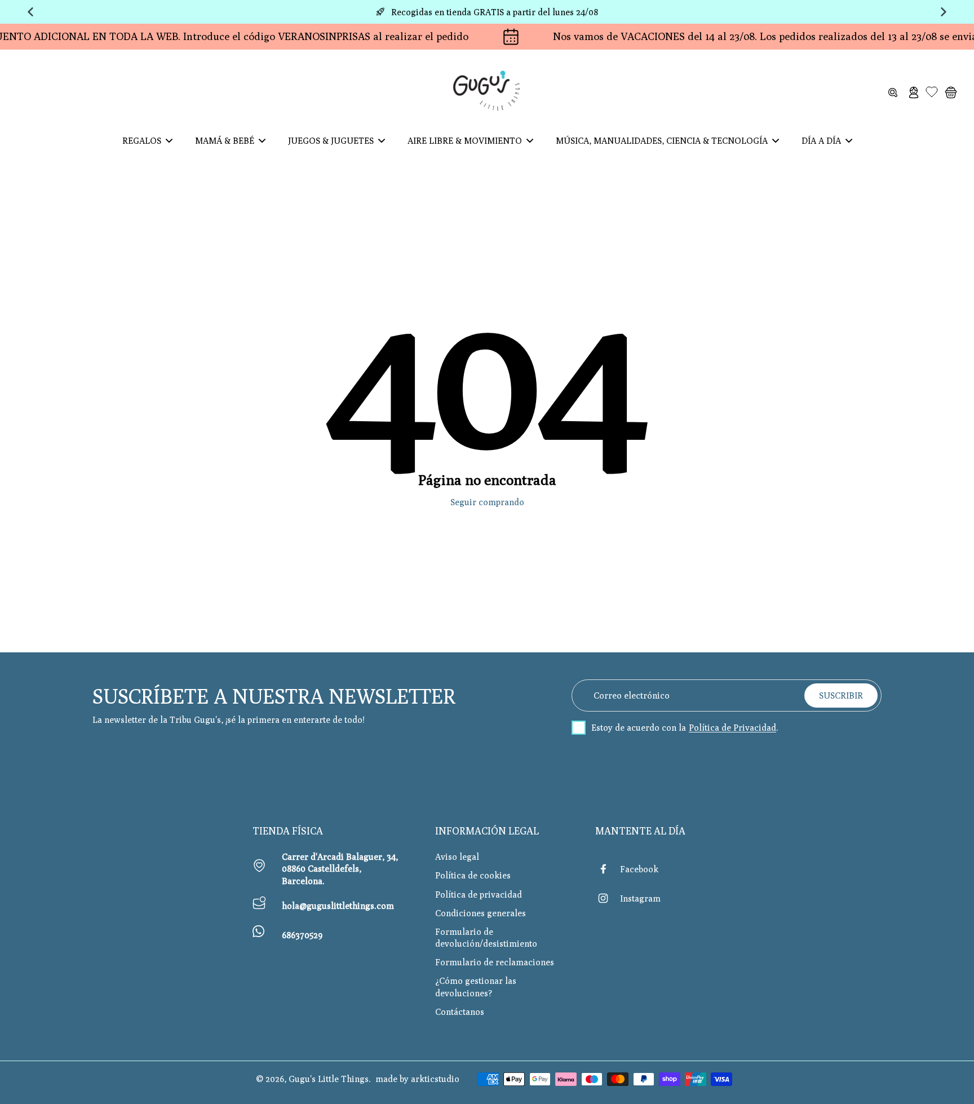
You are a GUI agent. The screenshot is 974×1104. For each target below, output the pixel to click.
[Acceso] (913, 92)
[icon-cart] (950, 92)
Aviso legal (457, 856)
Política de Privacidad (732, 727)
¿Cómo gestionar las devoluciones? (475, 986)
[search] (892, 92)
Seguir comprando (487, 502)
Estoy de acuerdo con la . (684, 727)
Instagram (640, 898)
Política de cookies (473, 875)
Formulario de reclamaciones (494, 962)
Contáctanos (459, 1011)
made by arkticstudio (417, 1079)
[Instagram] (607, 898)
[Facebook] (607, 868)
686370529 (302, 935)
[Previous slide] (30, 12)
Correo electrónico (632, 695)
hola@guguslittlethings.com (338, 905)
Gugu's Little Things (329, 1079)
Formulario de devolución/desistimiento (486, 937)
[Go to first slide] (943, 12)
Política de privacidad (478, 894)
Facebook (639, 869)
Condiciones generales (480, 913)
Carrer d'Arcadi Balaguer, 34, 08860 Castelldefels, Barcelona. (340, 868)
